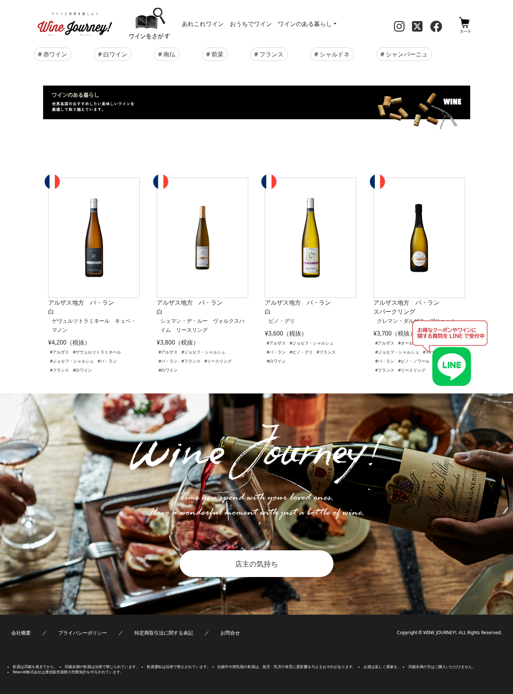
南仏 (169, 54)
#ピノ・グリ (301, 352)
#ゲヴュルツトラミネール (97, 352)
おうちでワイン (251, 24)
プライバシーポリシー (82, 632)
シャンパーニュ (407, 54)
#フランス (59, 370)
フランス (272, 54)
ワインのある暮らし (305, 24)
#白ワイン (82, 370)
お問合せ (230, 632)
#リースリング (218, 361)
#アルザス (59, 352)
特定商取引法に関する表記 (163, 632)
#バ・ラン (107, 361)
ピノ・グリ (282, 320)
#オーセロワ (409, 343)
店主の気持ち (256, 564)
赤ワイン (55, 54)
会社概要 (21, 632)
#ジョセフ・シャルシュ (72, 361)
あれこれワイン (203, 24)
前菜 (217, 54)
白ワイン (115, 54)
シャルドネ (335, 54)
